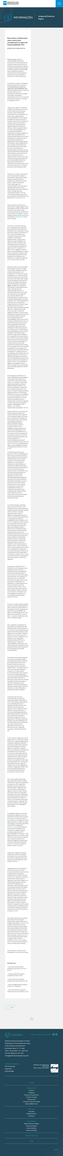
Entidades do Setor (31, 1113)
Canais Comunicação (31, 1130)
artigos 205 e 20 (20, 217)
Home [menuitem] (31, 1082)
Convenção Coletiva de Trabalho (31, 1101)
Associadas (31, 1111)
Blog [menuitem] (31, 1141)
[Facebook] (53, 1034)
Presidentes (31, 1092)
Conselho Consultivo (31, 1097)
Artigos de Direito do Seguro (31, 1123)
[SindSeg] (11, 3)
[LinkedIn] (56, 1034)
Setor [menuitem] (56, 1150)
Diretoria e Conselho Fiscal (31, 1095)
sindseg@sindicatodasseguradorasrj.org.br (17, 1055)
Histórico (31, 1090)
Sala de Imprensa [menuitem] (31, 1135)
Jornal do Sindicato (31, 1128)
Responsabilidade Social (31, 1103)
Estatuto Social (31, 1099)
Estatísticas (31, 1116)
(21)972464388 (9, 1071)
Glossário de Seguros (31, 1126)
